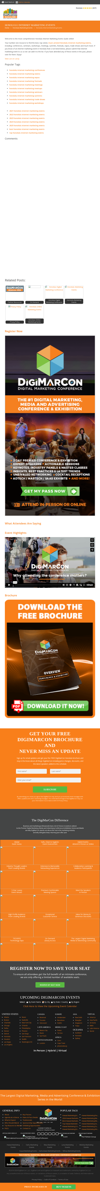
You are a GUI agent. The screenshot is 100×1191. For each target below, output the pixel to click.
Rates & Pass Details (30, 1117)
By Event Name (35, 1002)
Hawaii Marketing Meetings (90, 1118)
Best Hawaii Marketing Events (71, 1121)
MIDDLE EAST (61, 1027)
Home (7, 28)
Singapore (78, 1023)
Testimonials (27, 1120)
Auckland (78, 1033)
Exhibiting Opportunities (31, 1125)
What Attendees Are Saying (23, 523)
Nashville (25, 1020)
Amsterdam (61, 1017)
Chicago (7, 1025)
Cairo (59, 1040)
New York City (26, 1023)
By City (47, 1002)
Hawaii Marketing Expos (71, 1129)
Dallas (6, 1028)
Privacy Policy (37, 1179)
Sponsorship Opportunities (33, 1123)
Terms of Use (63, 1179)
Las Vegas (7, 1042)
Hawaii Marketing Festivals (90, 1115)
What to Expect (10, 1120)
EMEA (91, 1026)
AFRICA (58, 1037)
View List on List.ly (12, 59)
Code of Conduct (50, 1179)
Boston (6, 1020)
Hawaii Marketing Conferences (71, 1126)
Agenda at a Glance (12, 1117)
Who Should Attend (12, 1123)
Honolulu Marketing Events (23, 28)
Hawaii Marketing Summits (90, 1126)
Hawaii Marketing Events (71, 1115)
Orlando (25, 1025)
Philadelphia (26, 1028)
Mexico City (43, 1030)
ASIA (75, 1014)
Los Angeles (8, 1045)
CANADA (41, 1014)
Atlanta (6, 1017)
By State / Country (60, 1002)
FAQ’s (7, 1128)
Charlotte (7, 1023)
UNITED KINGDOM (45, 1040)
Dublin (59, 1023)
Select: (22, 1002)
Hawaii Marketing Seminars (90, 1124)
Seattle (24, 1039)
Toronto (42, 1020)
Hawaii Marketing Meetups (90, 1121)
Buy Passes (27, 1114)
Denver (6, 1031)
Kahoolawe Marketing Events (50, 1151)
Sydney (77, 1038)
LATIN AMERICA (44, 1027)
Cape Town (61, 1043)
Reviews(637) (86, 8)
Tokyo (77, 1026)
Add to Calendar (24, 2)
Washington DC (27, 1042)
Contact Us (27, 1128)
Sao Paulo (43, 1036)
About (7, 1114)
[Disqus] (50, 176)
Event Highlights (15, 533)
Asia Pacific (93, 1020)
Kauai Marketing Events (28, 1151)
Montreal (43, 1017)
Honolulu (7, 1036)
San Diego (25, 1034)
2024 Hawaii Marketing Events (71, 1118)
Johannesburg (62, 1046)
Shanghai (78, 1020)
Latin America (94, 1028)
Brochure (11, 595)
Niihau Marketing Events (72, 1151)
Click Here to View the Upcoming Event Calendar (50, 1006)
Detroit (6, 1034)
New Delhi (78, 1017)
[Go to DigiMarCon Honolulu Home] (10, 19)
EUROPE (58, 1014)
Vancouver (43, 1023)
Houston (7, 1039)
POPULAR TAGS (69, 1110)
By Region (75, 1002)
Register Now (13, 331)
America (92, 1017)
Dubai (59, 1030)
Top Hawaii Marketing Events (71, 1124)
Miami (24, 1017)
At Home (93, 1023)
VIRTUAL (91, 1014)
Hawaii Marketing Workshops (90, 1129)
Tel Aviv (60, 1033)
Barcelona (60, 1020)
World (92, 1031)
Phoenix (24, 1031)
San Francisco (26, 1036)
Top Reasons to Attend (13, 1125)
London (42, 1043)
